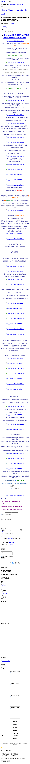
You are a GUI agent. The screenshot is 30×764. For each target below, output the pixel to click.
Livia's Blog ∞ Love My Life (14, 10)
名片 (4, 29)
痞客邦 (9, 538)
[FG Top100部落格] (5, 661)
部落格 (5, 27)
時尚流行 (11, 542)
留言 (12, 538)
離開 (8, 761)
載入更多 (3, 549)
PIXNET (6, 743)
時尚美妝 (12, 23)
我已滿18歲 (3, 761)
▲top (2, 546)
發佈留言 (3, 557)
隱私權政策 (25, 743)
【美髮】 (11, 544)
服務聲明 (15, 744)
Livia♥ (2, 531)
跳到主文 (3, 14)
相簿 (4, 26)
